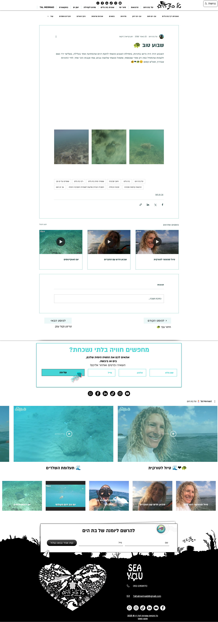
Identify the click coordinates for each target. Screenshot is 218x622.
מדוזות (123, 16)
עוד (51, 16)
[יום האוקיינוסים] (60, 242)
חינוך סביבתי (114, 181)
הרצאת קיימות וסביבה (132, 187)
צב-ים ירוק (136, 16)
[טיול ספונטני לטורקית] (157, 242)
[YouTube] (156, 607)
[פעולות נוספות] (56, 36)
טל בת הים (139, 181)
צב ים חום (60, 187)
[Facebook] (162, 607)
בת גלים (127, 181)
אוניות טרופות (97, 16)
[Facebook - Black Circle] (102, 3)
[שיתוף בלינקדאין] (148, 204)
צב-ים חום (151, 16)
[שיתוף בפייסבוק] (162, 204)
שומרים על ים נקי (62, 181)
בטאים (112, 16)
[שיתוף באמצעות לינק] (140, 204)
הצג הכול (43, 224)
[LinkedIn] (106, 3)
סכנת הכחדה (114, 187)
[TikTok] (111, 3)
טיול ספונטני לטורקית (164, 259)
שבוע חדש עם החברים (115, 259)
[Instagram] (115, 3)
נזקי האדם (81, 16)
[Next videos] (4, 433)
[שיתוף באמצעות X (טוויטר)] (155, 204)
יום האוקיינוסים (71, 259)
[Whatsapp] (97, 3)
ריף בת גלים (78, 181)
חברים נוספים (65, 16)
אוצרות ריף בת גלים (170, 16)
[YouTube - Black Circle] (120, 3)
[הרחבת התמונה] (146, 147)
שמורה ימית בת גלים (96, 181)
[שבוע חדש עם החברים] (109, 242)
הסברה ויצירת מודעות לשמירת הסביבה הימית (86, 187)
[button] (201, 401)
